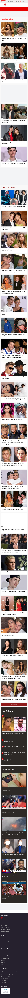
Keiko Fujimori (10, 1)
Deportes (3, 962)
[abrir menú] (2, 4)
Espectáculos (4, 927)
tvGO (2, 964)
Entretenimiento (5, 958)
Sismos (17, 1)
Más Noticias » (14, 704)
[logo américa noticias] (5, 4)
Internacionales (5, 929)
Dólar (23, 1)
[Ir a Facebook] (2, 948)
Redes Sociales (5, 931)
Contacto (3, 982)
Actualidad (4, 925)
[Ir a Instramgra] (7, 948)
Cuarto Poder (4, 940)
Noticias (3, 960)
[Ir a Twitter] (5, 948)
